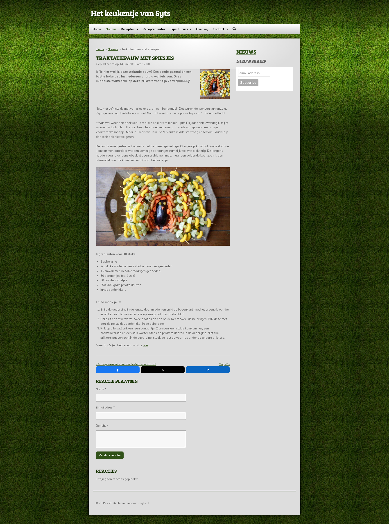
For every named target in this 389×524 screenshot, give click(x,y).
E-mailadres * (105, 407)
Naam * (101, 389)
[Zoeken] (234, 28)
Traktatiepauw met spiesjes (140, 49)
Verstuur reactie (110, 455)
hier (145, 345)
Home (100, 49)
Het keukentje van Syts (130, 12)
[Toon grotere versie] (215, 84)
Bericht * (102, 425)
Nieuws (113, 49)
